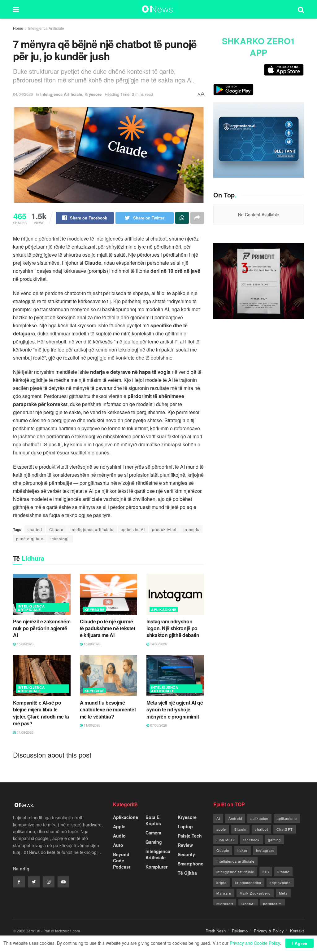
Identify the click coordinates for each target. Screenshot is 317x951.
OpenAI (248, 903)
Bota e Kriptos (153, 820)
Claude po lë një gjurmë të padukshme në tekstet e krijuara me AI (107, 628)
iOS (266, 871)
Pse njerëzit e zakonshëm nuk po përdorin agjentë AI (41, 628)
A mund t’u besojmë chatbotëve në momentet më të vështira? (108, 709)
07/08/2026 (158, 725)
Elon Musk (225, 839)
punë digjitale (29, 538)
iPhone (283, 871)
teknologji (60, 538)
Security (186, 854)
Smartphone (190, 863)
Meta (283, 893)
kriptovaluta (280, 882)
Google (222, 850)
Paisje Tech (190, 836)
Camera (153, 832)
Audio (119, 836)
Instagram (265, 850)
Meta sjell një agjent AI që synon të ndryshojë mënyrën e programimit (174, 709)
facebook (251, 839)
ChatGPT (284, 829)
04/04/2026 (23, 94)
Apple (119, 826)
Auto (118, 845)
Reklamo (240, 931)
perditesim (272, 903)
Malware (223, 893)
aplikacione (287, 818)
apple (221, 829)
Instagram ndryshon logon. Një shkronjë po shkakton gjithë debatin (172, 628)
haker (242, 850)
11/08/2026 (91, 725)
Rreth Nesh (216, 931)
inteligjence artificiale (92, 529)
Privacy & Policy (269, 931)
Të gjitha (187, 873)
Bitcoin (240, 829)
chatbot (35, 529)
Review (185, 845)
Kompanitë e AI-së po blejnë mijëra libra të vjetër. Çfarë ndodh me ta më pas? (41, 713)
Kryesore (93, 94)
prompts (191, 529)
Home (18, 28)
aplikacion (259, 818)
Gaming (153, 842)
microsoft (224, 903)
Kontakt (297, 931)
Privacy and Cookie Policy (255, 943)
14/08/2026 (158, 643)
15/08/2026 (24, 643)
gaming (274, 839)
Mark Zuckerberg (255, 893)
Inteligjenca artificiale (235, 861)
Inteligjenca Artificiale (46, 28)
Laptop (185, 826)
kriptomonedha (248, 882)
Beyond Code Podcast (121, 860)
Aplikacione (163, 609)
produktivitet (164, 529)
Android (235, 818)
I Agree (299, 943)
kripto (221, 882)
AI (218, 818)
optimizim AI (133, 529)
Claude (56, 529)
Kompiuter (156, 867)
